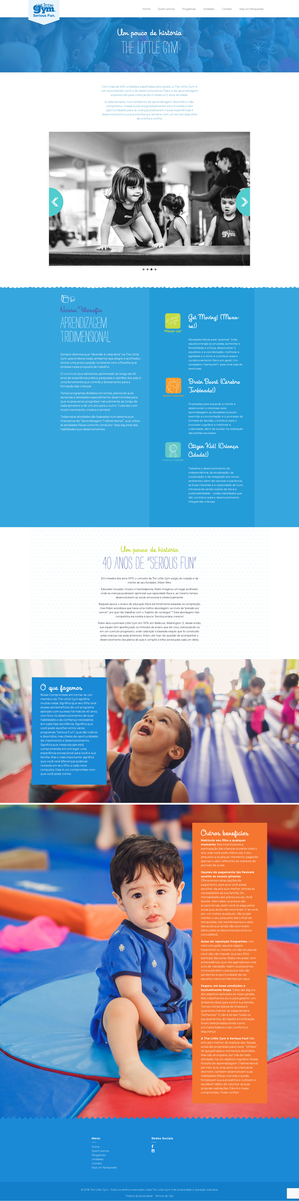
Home (146, 9)
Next (243, 202)
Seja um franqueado (251, 9)
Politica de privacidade (139, 1196)
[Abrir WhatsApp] (290, 8)
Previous (56, 202)
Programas (189, 9)
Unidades (208, 9)
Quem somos (166, 9)
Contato (227, 9)
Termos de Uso (164, 1196)
